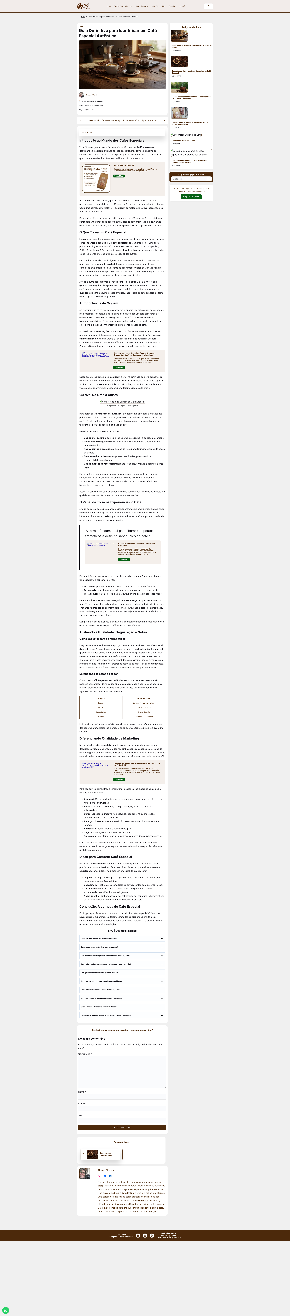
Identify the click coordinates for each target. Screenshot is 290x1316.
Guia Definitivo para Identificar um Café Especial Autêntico (191, 46)
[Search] (208, 6)
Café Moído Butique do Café (183, 140)
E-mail (82, 1103)
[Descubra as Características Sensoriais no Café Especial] (92, 1151)
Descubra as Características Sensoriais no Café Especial (108, 1156)
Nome (82, 1091)
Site (80, 1115)
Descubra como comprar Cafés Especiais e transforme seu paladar (189, 161)
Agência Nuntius (168, 1233)
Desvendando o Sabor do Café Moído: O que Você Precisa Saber (190, 123)
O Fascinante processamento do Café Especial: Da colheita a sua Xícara (191, 98)
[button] (122, 120)
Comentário (85, 1054)
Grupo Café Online (191, 196)
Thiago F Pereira (106, 1170)
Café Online (121, 1234)
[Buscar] (209, 179)
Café (83, 16)
